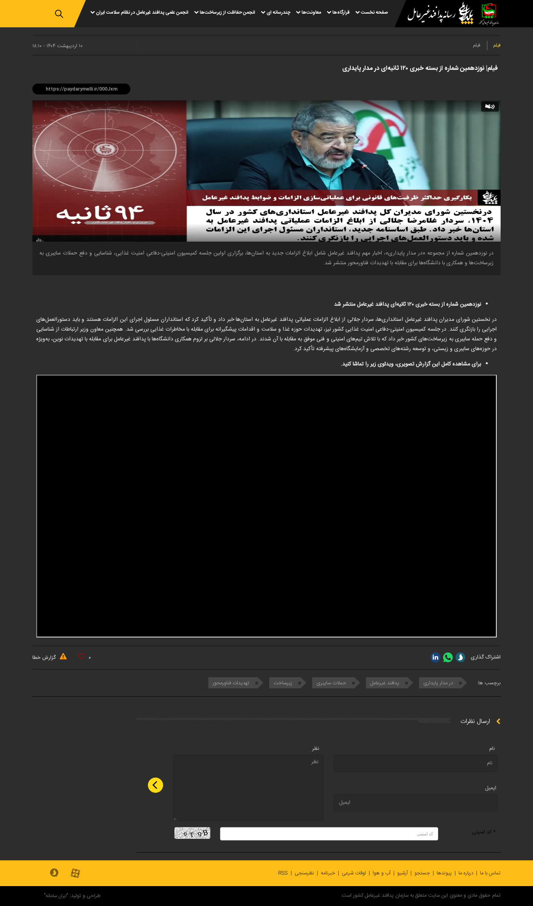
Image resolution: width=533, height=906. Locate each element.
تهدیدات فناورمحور (232, 683)
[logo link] (435, 14)
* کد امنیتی (484, 832)
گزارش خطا (44, 657)
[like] (81, 656)
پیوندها (444, 873)
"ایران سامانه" (56, 896)
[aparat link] (75, 873)
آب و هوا (382, 873)
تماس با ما (490, 873)
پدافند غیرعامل (385, 683)
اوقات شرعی (354, 873)
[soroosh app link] (54, 873)
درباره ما (465, 873)
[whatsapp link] (448, 657)
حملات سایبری (332, 683)
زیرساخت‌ (284, 683)
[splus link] (460, 657)
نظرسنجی (304, 873)
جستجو (422, 873)
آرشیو (402, 873)
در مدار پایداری (439, 683)
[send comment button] (155, 785)
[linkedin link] (435, 657)
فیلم (497, 45)
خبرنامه (328, 873)
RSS (283, 873)
